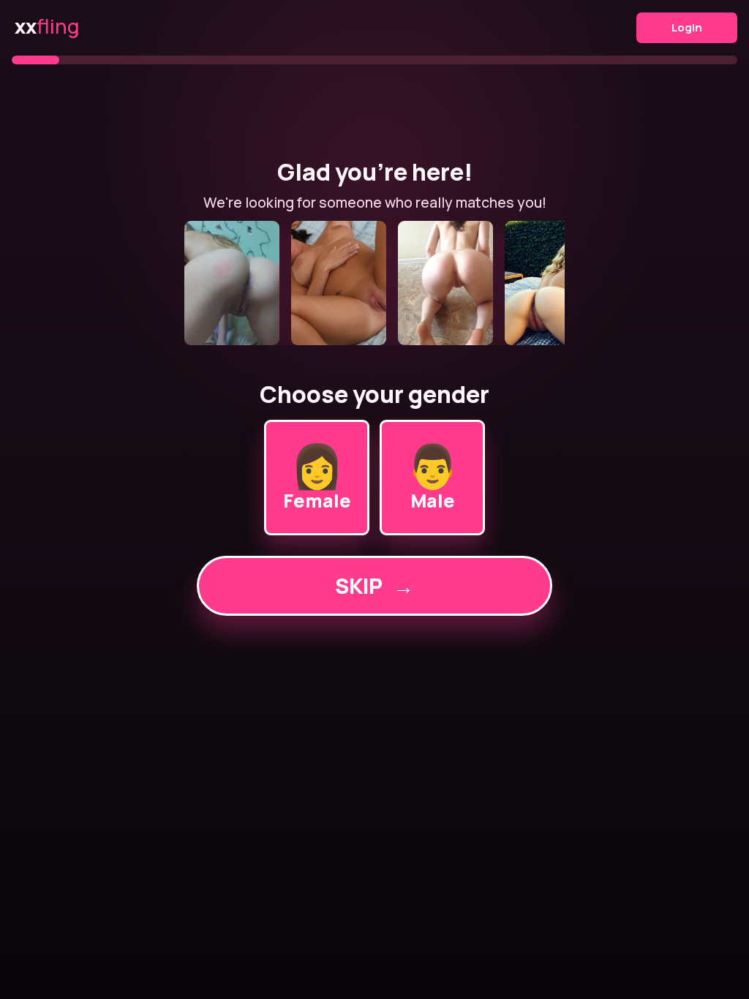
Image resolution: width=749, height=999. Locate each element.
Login (686, 27)
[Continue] (374, 283)
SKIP (374, 585)
